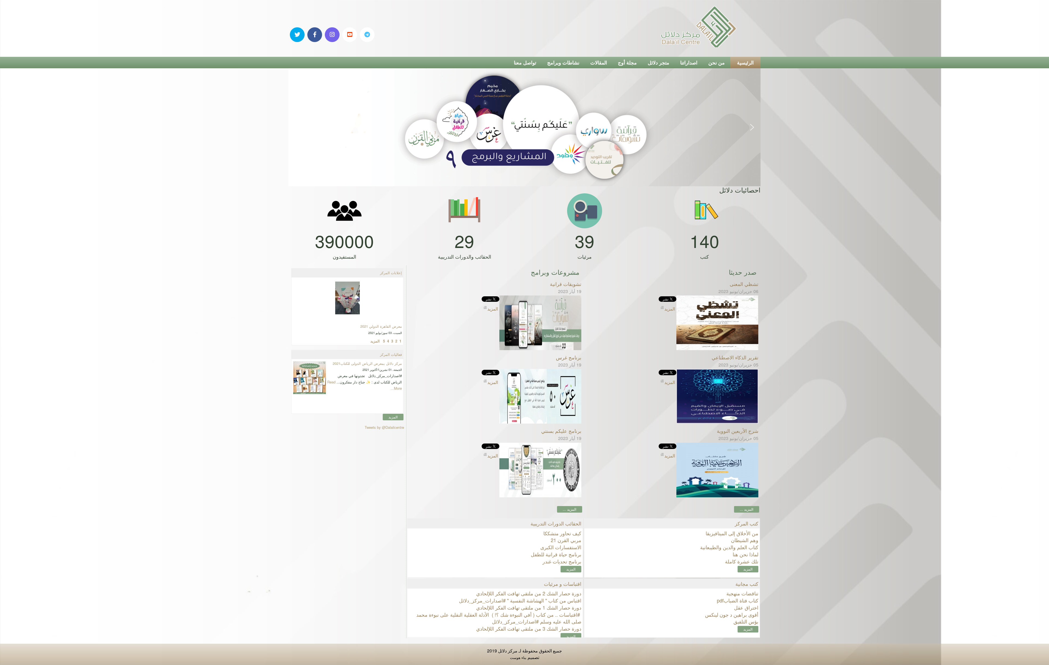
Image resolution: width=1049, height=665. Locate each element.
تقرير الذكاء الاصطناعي (735, 357)
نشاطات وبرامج (563, 62)
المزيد (571, 569)
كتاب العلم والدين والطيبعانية (729, 547)
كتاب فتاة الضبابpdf (737, 600)
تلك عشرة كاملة (741, 561)
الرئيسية (745, 62)
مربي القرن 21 (566, 539)
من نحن (716, 62)
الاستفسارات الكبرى (560, 547)
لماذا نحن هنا (745, 554)
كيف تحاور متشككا (562, 533)
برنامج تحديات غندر (562, 561)
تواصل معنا (525, 62)
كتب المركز (746, 523)
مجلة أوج (627, 62)
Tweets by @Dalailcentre (384, 427)
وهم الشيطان (744, 539)
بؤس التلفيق (745, 621)
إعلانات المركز (391, 272)
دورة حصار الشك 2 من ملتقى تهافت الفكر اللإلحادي (528, 593)
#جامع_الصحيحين (389, 363)
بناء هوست (518, 657)
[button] (297, 127)
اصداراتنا (688, 62)
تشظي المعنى (744, 283)
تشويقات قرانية (565, 283)
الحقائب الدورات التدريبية (556, 523)
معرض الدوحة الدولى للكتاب (381, 308)
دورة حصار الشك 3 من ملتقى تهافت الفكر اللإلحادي (528, 628)
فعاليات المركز (391, 354)
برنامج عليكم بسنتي (561, 430)
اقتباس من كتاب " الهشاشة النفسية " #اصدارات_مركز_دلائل (520, 600)
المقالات (598, 62)
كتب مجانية (746, 583)
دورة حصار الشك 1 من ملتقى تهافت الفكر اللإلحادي (528, 607)
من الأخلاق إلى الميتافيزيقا (732, 533)
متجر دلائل (658, 62)
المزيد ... (746, 509)
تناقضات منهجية (742, 593)
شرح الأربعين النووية (737, 430)
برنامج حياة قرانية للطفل (556, 554)
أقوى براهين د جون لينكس (731, 614)
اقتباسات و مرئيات (562, 583)
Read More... (360, 382)
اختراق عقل (746, 607)
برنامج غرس (568, 357)
